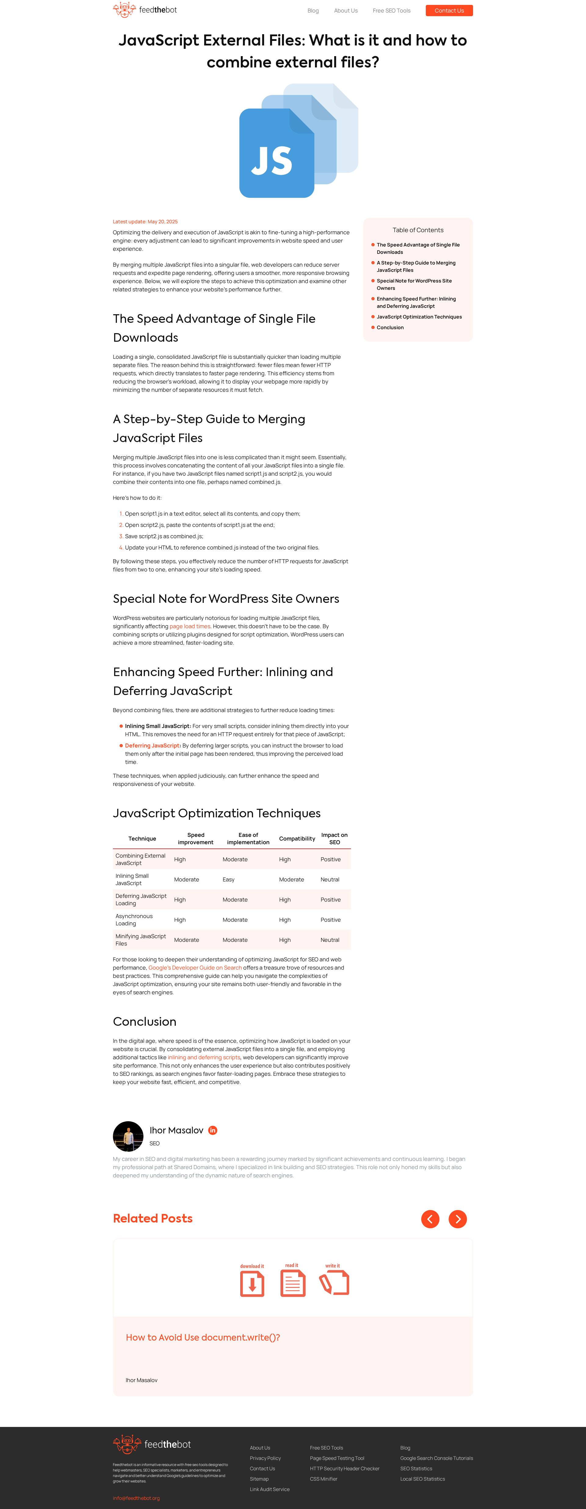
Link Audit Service (270, 1489)
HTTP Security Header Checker (345, 1468)
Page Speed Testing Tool (337, 1458)
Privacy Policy (265, 1458)
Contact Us (449, 10)
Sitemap (259, 1478)
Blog (313, 10)
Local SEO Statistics (422, 1478)
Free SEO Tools (392, 10)
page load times (190, 626)
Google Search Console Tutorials (436, 1458)
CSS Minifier (324, 1478)
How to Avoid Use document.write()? (203, 1338)
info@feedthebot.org (136, 1498)
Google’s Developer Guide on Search (195, 967)
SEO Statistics (416, 1468)
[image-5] (293, 1277)
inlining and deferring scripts (204, 1057)
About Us (346, 10)
